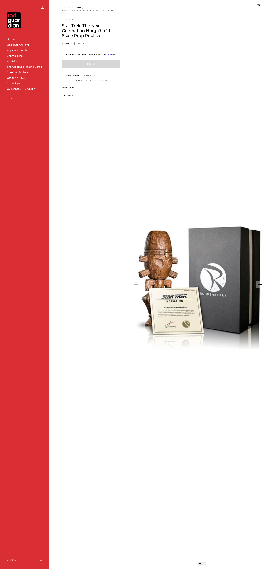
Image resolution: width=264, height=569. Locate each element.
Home (65, 8)
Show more (68, 87)
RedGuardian (68, 19)
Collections (76, 8)
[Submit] (41, 559)
